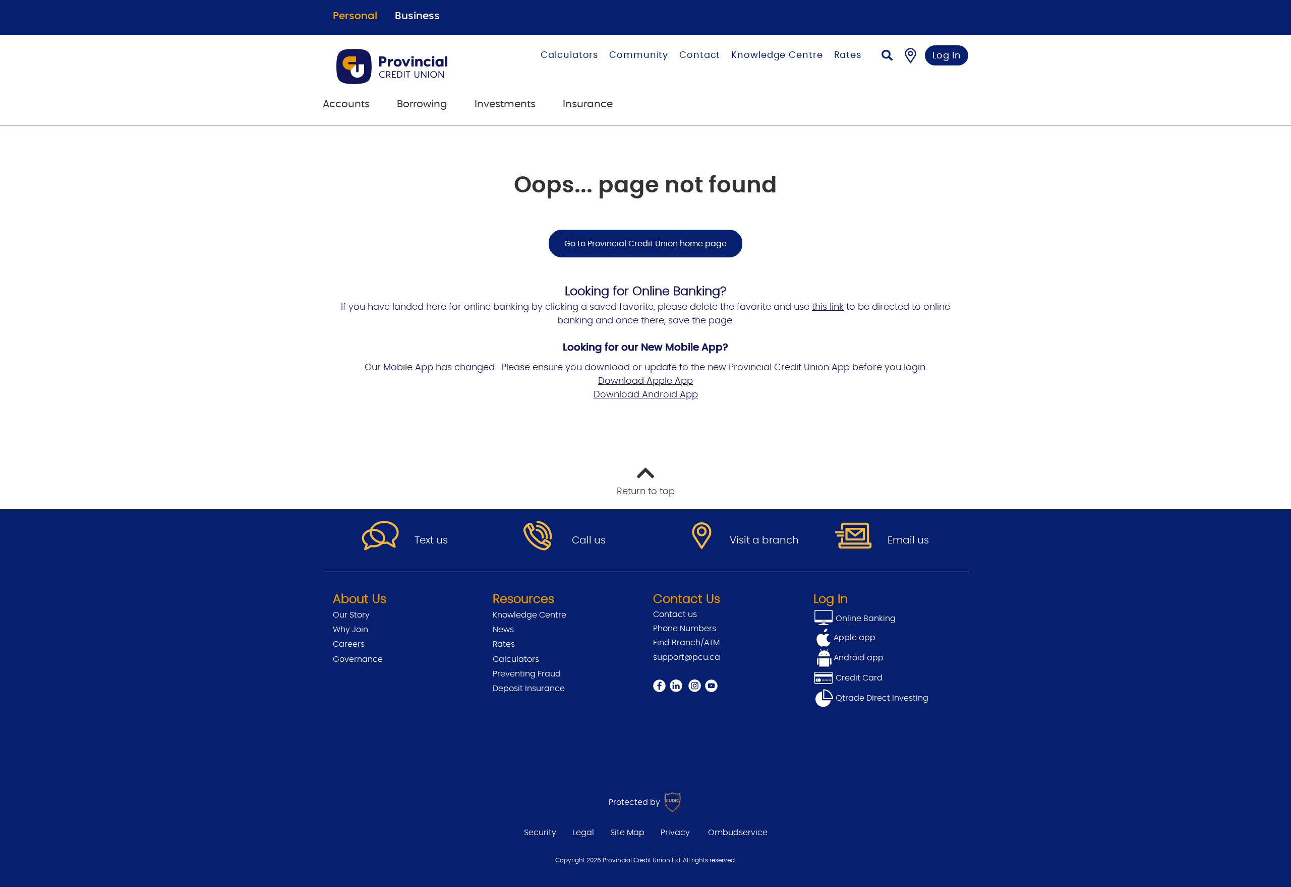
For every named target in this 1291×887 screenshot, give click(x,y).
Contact (699, 55)
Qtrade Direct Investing (881, 698)
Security (540, 833)
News (503, 630)
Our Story (351, 615)
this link (828, 307)
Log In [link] (946, 55)
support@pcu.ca (686, 657)
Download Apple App (645, 381)
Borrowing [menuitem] (422, 104)
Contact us (675, 614)
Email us (908, 540)
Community (638, 55)
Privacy (675, 833)
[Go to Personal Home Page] (410, 66)
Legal (583, 833)
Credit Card (858, 678)
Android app (859, 658)
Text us (431, 540)
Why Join (350, 630)
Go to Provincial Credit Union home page (645, 244)
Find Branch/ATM (686, 643)
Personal (355, 16)
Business (417, 16)
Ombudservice (738, 833)
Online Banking (865, 619)
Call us (589, 540)
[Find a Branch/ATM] (910, 55)
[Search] (887, 56)
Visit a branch (764, 540)
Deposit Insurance (529, 689)
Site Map (627, 833)
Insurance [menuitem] (588, 104)
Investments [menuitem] (505, 104)
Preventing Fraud (527, 674)
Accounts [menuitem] (346, 104)
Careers (349, 644)
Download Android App (646, 394)
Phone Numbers (684, 629)
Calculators (569, 55)
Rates (848, 55)
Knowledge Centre (777, 55)
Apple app (854, 638)
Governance (358, 659)
